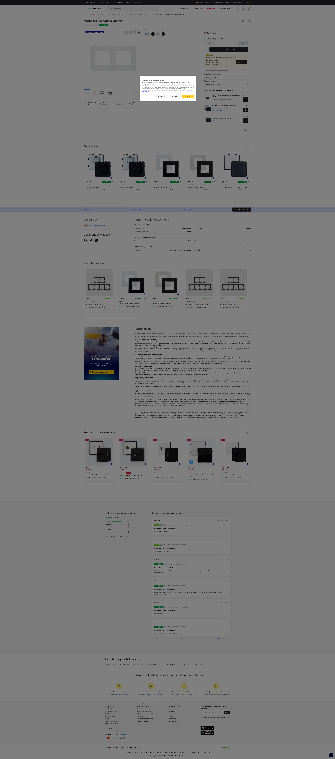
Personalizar (161, 96)
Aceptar (188, 96)
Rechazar (175, 96)
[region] (168, 88)
